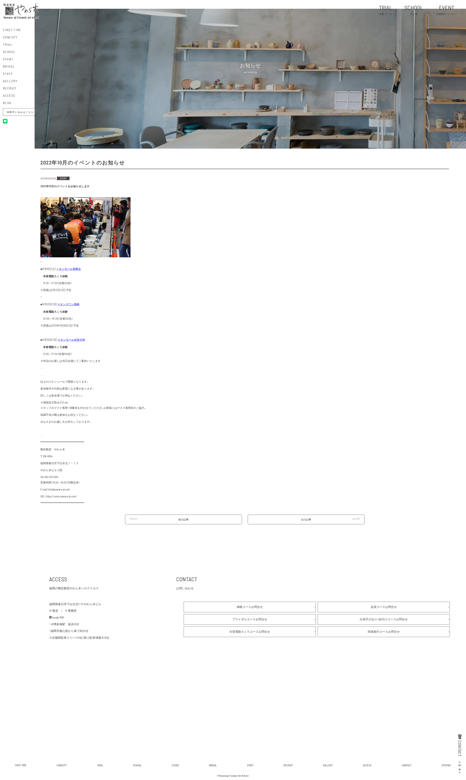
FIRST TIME (21, 765)
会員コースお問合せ (384, 606)
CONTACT (460, 756)
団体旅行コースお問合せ (384, 631)
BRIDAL (213, 765)
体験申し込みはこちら (20, 112)
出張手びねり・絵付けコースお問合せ (384, 619)
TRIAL (385, 9)
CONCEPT (62, 765)
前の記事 (183, 519)
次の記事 (306, 519)
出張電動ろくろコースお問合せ (249, 631)
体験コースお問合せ (250, 606)
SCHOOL (413, 9)
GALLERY (328, 765)
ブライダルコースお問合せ (249, 619)
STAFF (250, 765)
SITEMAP (446, 765)
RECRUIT (288, 765)
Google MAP (57, 617)
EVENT (446, 9)
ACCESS (367, 765)
